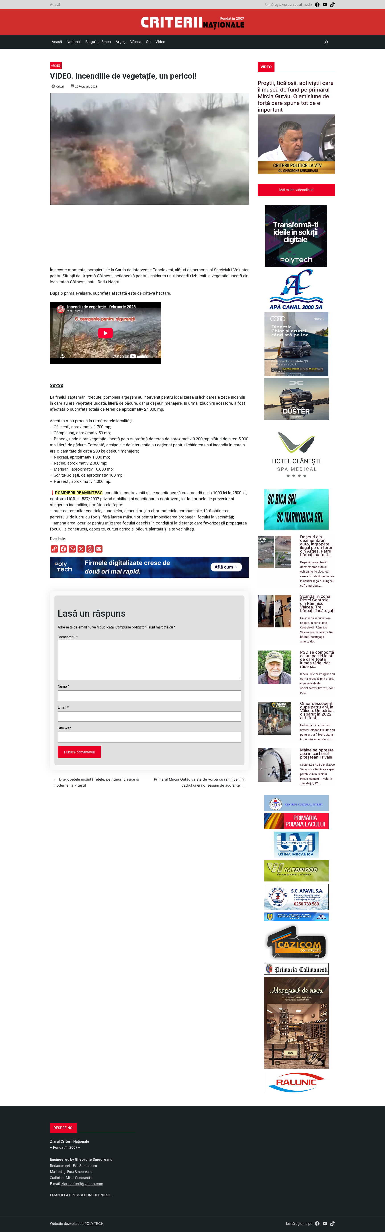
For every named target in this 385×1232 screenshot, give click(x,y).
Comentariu (68, 637)
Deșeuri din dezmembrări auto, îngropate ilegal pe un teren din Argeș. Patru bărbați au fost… (317, 545)
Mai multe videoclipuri (296, 190)
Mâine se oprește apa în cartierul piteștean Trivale (317, 753)
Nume (63, 686)
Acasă (55, 4)
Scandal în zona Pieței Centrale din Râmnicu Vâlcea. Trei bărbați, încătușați (317, 603)
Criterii (60, 86)
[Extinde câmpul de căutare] (326, 42)
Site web (65, 728)
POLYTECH (94, 1223)
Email (63, 707)
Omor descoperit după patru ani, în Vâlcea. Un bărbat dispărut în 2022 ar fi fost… (317, 710)
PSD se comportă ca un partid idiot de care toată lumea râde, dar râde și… (317, 659)
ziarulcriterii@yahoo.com (82, 1183)
